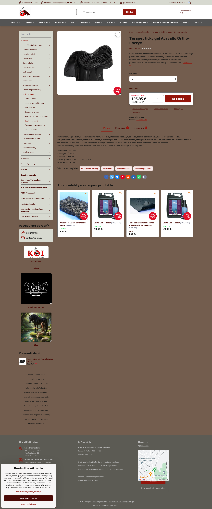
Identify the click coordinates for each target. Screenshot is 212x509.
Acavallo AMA (142, 120)
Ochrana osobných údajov (88, 480)
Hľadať (129, 12)
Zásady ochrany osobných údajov (121, 502)
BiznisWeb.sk (114, 505)
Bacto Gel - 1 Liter (102, 223)
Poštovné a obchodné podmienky (90, 477)
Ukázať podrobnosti (28, 504)
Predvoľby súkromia (100, 502)
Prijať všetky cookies (28, 498)
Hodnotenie (134, 48)
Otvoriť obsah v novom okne (154, 488)
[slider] (146, 48)
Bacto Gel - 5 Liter (171, 223)
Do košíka (178, 98)
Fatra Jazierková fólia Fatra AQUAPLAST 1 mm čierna (141, 224)
